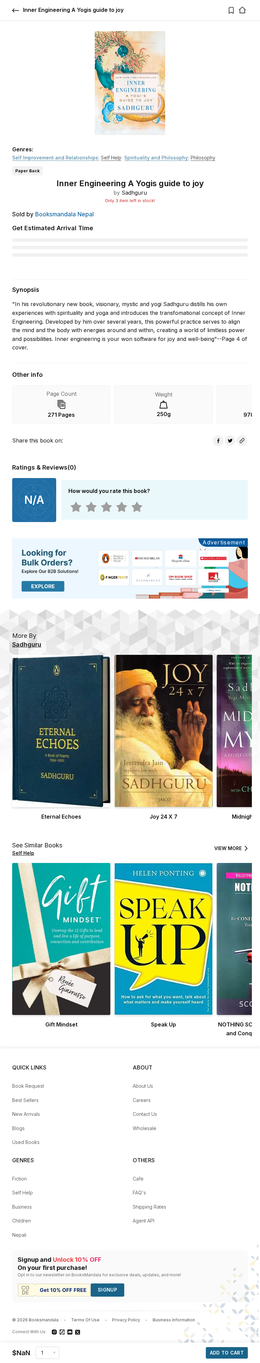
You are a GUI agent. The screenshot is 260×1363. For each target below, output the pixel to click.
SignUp (107, 1290)
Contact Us (145, 1114)
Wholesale (144, 1128)
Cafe (138, 1179)
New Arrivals (26, 1114)
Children (21, 1221)
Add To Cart (227, 1353)
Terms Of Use (85, 1319)
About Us (143, 1086)
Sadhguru (134, 192)
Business (22, 1207)
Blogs (18, 1128)
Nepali (19, 1235)
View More (228, 848)
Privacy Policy (126, 1319)
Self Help (22, 1192)
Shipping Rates (149, 1207)
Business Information (174, 1319)
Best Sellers (25, 1100)
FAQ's (139, 1192)
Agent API (143, 1221)
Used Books (26, 1142)
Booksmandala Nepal (64, 214)
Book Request (28, 1086)
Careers (142, 1100)
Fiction (19, 1179)
